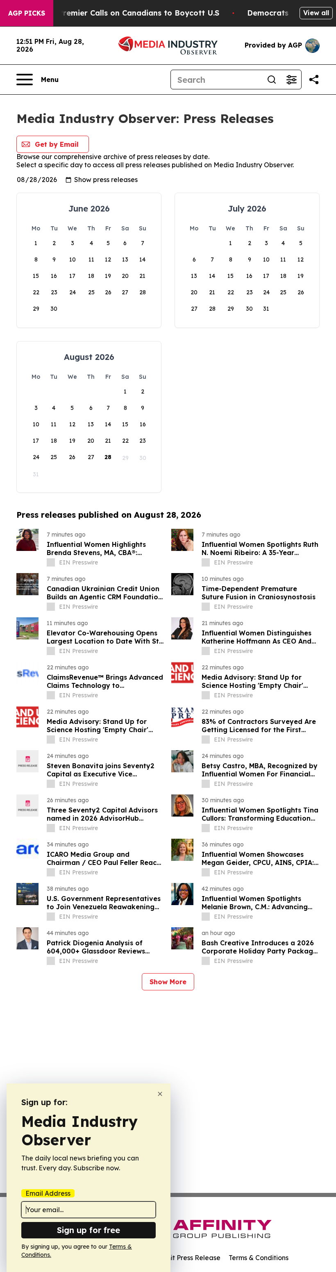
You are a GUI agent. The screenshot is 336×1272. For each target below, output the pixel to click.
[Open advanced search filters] (291, 79)
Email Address (47, 1193)
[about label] (51, 562)
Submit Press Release (186, 1258)
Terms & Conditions (258, 1258)
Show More (168, 982)
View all (316, 13)
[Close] (160, 1094)
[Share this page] (314, 79)
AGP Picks (26, 13)
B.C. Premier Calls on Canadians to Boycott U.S (130, 13)
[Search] (272, 79)
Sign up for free (88, 1230)
